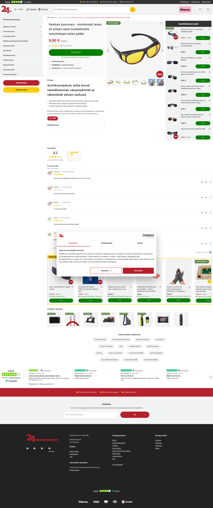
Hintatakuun (21, 83)
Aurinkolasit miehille (150, 360)
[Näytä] (104, 125)
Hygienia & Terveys (9, 27)
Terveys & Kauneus (11, 19)
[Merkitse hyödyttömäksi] (207, 182)
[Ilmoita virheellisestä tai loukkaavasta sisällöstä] (210, 182)
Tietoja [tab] (139, 243)
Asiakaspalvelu (184, 2)
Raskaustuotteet (8, 65)
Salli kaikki (138, 271)
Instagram (158, 445)
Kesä (121, 346)
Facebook (158, 443)
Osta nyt (76, 52)
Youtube (158, 440)
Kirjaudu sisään (206, 2)
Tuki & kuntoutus (9, 31)
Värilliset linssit (8, 60)
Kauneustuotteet (9, 46)
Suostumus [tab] (73, 243)
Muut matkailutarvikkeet (109, 360)
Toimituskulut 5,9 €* (127, 2)
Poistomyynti (21, 90)
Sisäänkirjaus (74, 454)
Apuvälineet (7, 50)
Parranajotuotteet (9, 36)
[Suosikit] (200, 9)
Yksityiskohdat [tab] (106, 243)
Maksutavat (116, 453)
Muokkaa (104, 271)
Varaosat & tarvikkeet (136, 353)
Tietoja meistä (195, 2)
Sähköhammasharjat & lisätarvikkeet (15, 41)
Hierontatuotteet (9, 70)
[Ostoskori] (208, 9)
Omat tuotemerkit (156, 353)
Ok (135, 415)
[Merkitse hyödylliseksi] (202, 182)
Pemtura (99, 353)
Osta (203, 38)
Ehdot (114, 440)
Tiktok (157, 448)
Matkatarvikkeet (134, 346)
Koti (55, 18)
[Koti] (6, 9)
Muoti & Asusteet (153, 346)
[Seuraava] (209, 281)
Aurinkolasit (160, 339)
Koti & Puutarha (100, 339)
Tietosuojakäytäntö (118, 443)
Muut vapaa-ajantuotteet (120, 339)
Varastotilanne (117, 456)
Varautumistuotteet (10, 74)
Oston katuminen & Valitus (121, 451)
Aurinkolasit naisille (130, 360)
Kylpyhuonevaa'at (9, 55)
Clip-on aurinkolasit (115, 353)
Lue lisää (52, 118)
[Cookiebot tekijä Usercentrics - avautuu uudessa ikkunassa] (144, 235)
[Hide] (104, 80)
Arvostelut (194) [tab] (52, 166)
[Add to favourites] (161, 23)
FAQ (71, 456)
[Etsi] (132, 9)
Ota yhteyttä (116, 448)
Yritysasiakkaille (117, 464)
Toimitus (115, 445)
